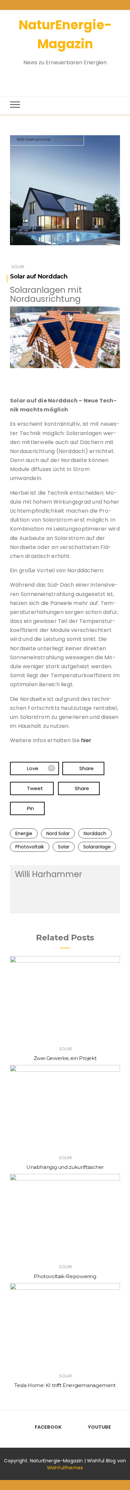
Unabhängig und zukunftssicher (65, 1167)
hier (86, 740)
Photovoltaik (29, 846)
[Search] (59, 77)
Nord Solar (58, 833)
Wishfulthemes (65, 1467)
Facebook (48, 1427)
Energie (23, 833)
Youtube (99, 1427)
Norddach (95, 833)
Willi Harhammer (34, 139)
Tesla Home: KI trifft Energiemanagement (64, 1385)
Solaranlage (97, 846)
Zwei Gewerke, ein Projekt (65, 1058)
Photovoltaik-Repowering (65, 1276)
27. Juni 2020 (69, 139)
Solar (17, 266)
